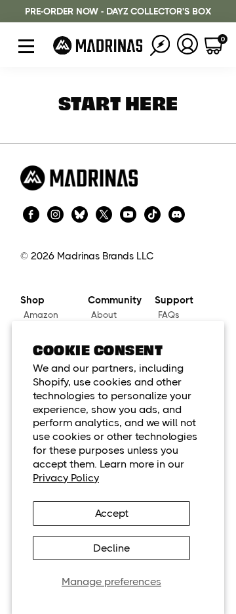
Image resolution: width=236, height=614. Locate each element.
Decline (111, 548)
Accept (111, 513)
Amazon (41, 315)
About (104, 315)
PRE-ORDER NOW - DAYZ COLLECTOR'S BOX (118, 11)
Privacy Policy (66, 477)
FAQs (169, 315)
